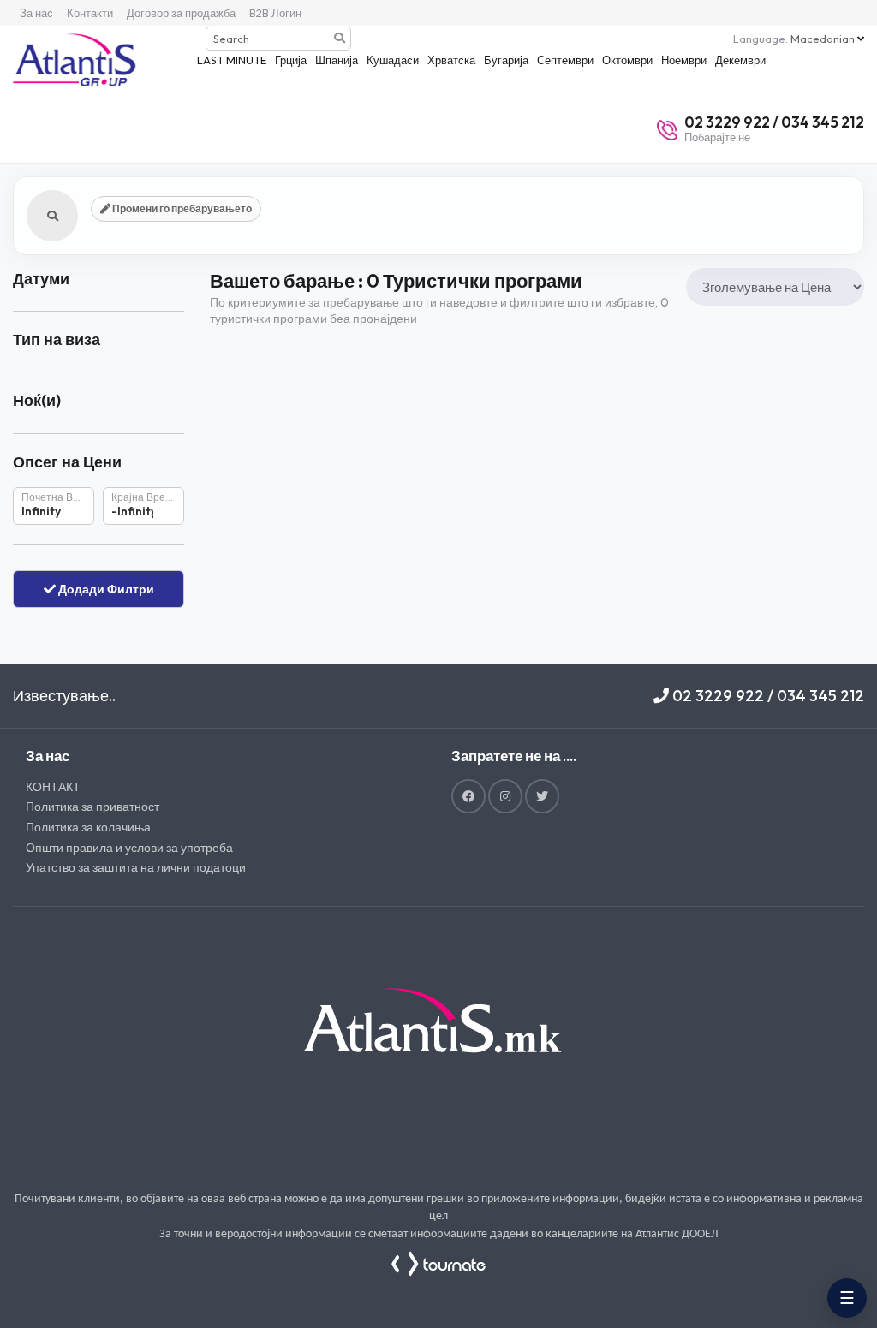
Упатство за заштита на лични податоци (136, 867)
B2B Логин (275, 13)
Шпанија (336, 60)
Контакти (90, 13)
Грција (291, 60)
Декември (740, 60)
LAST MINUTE (231, 60)
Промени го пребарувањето (181, 208)
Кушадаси (393, 60)
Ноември (684, 60)
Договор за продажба (181, 13)
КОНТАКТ (53, 787)
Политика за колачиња (88, 827)
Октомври (627, 60)
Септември (565, 60)
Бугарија (506, 60)
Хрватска (451, 60)
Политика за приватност (92, 806)
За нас (36, 13)
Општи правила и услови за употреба (129, 847)
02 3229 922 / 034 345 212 (766, 696)
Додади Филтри (105, 589)
